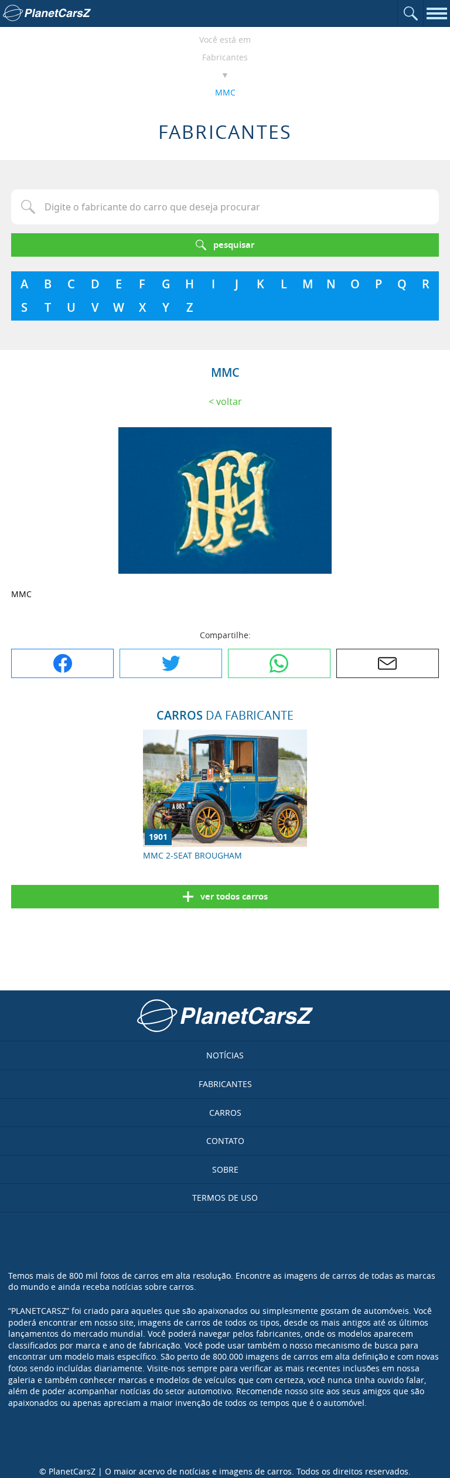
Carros (225, 1112)
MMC (225, 92)
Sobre (225, 1169)
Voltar (229, 401)
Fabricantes (225, 57)
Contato (225, 1140)
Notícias (225, 1055)
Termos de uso (225, 1197)
